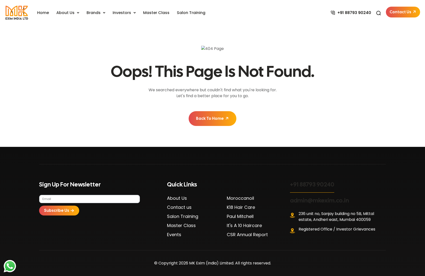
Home (43, 12)
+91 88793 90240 (312, 184)
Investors (122, 12)
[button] (68, 12)
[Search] (378, 13)
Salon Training (191, 12)
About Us (65, 12)
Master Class (156, 12)
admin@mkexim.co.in (319, 200)
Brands (94, 12)
